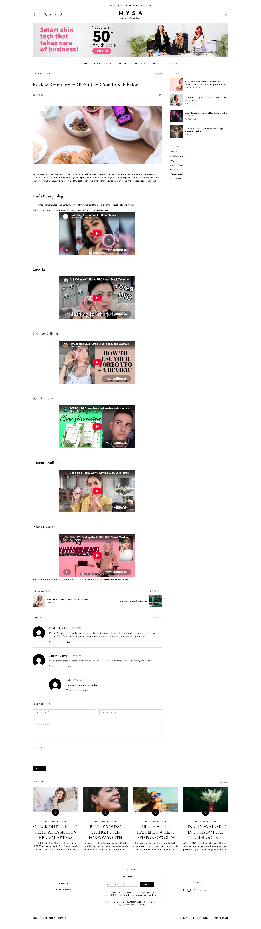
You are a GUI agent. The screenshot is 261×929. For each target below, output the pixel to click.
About (183, 918)
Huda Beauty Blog (177, 156)
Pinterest (56, 14)
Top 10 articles (175, 64)
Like (50, 641)
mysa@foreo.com (63, 889)
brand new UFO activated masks (112, 579)
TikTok (61, 14)
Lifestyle (83, 64)
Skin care (123, 64)
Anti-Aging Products (43, 74)
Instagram (39, 14)
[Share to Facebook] (155, 95)
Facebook (34, 14)
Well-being (140, 64)
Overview (174, 151)
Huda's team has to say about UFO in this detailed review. (81, 210)
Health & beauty (102, 64)
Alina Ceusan (175, 178)
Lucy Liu (173, 160)
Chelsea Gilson (176, 165)
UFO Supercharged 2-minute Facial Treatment (108, 174)
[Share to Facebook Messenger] (160, 95)
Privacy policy (200, 918)
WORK (149, 6)
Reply (68, 642)
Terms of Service (132, 905)
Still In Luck (174, 169)
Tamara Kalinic (176, 174)
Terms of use (221, 918)
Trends (157, 64)
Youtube (45, 14)
